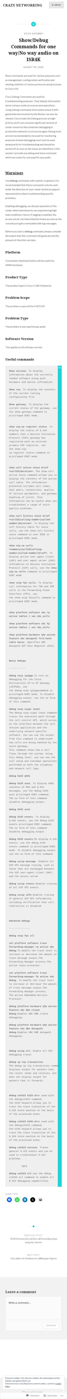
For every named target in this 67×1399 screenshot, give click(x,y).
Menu (58, 5)
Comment (51, 1325)
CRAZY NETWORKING (22, 5)
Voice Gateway (33, 33)
